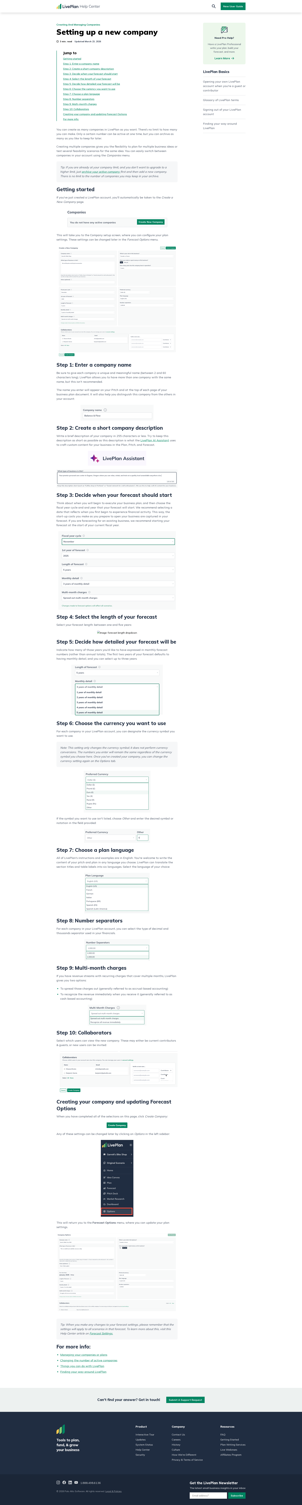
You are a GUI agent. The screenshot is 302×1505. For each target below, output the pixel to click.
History (176, 1444)
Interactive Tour (145, 1434)
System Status (144, 1444)
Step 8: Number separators (78, 99)
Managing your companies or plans (83, 1355)
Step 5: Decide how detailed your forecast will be (91, 83)
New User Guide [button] (233, 6)
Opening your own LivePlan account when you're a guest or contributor (224, 86)
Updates (141, 1439)
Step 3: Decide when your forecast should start (90, 73)
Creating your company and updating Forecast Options (95, 114)
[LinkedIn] (70, 1483)
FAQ (222, 1434)
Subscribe (237, 1495)
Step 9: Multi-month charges (80, 104)
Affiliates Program (230, 1454)
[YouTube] (76, 1483)
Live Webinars (228, 1449)
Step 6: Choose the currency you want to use (89, 88)
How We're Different (184, 1454)
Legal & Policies (113, 1491)
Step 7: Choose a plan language (81, 94)
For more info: (71, 119)
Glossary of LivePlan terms (221, 100)
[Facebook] (64, 1483)
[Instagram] (58, 1483)
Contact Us (178, 1434)
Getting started (72, 58)
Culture (176, 1449)
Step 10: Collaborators (76, 109)
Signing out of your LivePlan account (222, 112)
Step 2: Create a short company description (88, 68)
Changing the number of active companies (88, 1360)
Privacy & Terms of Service (187, 1459)
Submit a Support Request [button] (185, 1399)
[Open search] (214, 6)
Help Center (143, 1449)
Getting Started (229, 1439)
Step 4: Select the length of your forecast (87, 78)
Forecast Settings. (101, 1333)
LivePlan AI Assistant (154, 440)
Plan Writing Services (233, 1444)
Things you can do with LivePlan (82, 1366)
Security (140, 1454)
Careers (176, 1439)
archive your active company (101, 172)
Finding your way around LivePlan (83, 1372)
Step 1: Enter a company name (81, 63)
